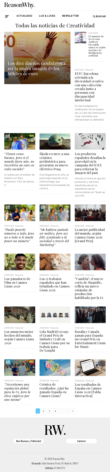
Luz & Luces (47, 15)
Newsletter (70, 15)
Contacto (81, 441)
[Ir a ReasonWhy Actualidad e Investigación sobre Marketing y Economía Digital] (19, 5)
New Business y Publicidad (28, 441)
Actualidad (24, 15)
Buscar (101, 16)
